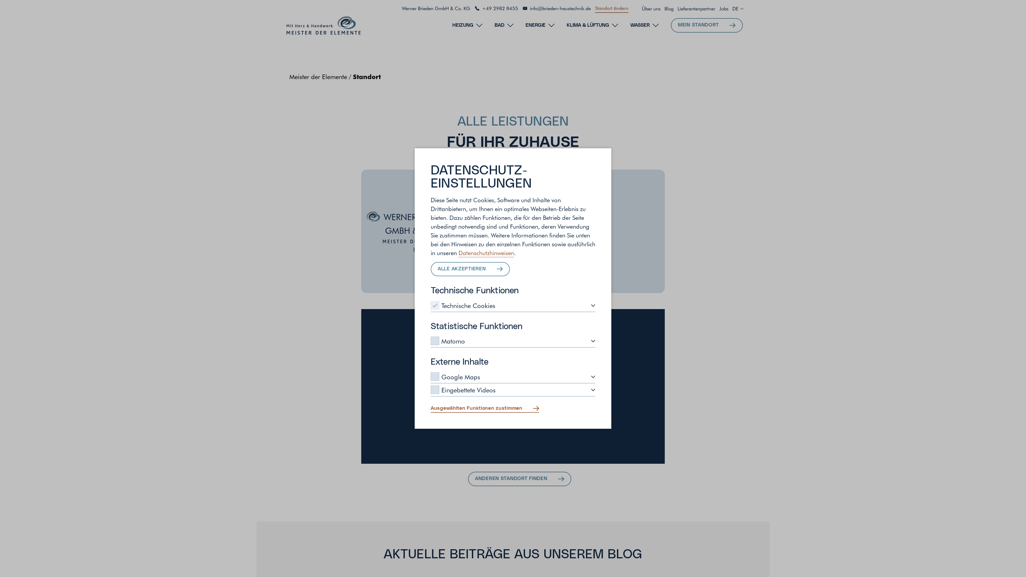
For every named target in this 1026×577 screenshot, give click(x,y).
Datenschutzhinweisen (486, 253)
